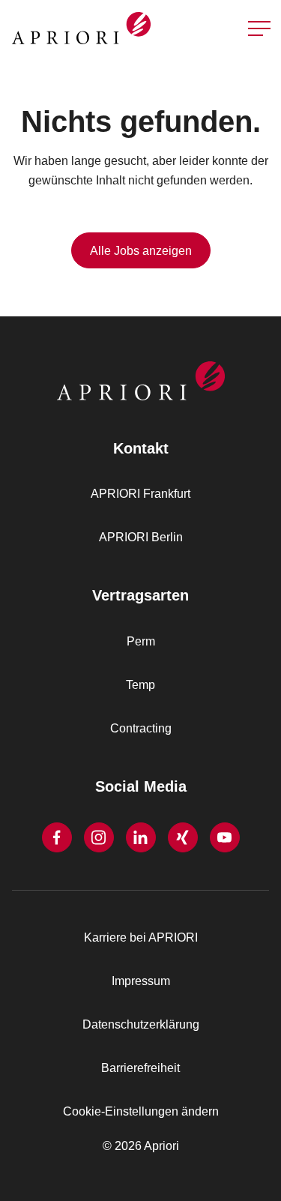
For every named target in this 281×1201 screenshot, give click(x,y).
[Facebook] (57, 837)
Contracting (141, 728)
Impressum (141, 981)
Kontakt (254, 67)
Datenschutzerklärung (140, 1024)
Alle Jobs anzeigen (141, 250)
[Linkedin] (141, 837)
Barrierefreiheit (140, 1068)
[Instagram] (99, 837)
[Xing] (183, 837)
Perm (141, 641)
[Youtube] (225, 837)
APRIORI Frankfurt (140, 493)
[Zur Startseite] (73, 28)
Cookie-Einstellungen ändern (141, 1111)
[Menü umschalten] (259, 28)
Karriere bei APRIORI (141, 937)
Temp (140, 684)
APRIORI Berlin (141, 537)
